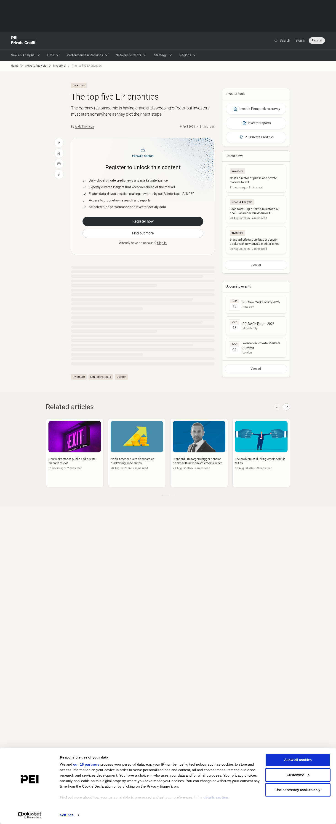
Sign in (300, 40)
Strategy (160, 55)
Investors (59, 65)
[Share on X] (59, 153)
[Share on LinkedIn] (59, 142)
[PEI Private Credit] (23, 40)
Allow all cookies (298, 760)
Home (15, 65)
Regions (185, 55)
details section (215, 797)
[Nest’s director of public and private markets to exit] (256, 178)
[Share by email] (59, 164)
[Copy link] (59, 174)
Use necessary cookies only (297, 790)
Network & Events (128, 55)
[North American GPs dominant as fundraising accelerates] (136, 453)
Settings (66, 815)
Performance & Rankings (85, 55)
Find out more (143, 233)
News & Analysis (23, 55)
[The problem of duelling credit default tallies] (261, 453)
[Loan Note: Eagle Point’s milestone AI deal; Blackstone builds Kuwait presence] (256, 209)
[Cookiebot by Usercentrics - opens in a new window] (30, 815)
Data (50, 55)
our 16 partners (86, 764)
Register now (143, 221)
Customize (295, 775)
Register (317, 40)
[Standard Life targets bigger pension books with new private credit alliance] (256, 240)
